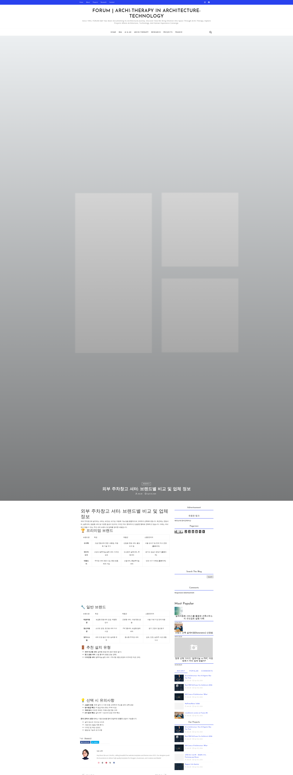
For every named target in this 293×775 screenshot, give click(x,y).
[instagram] (205, 2)
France (178, 32)
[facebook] (209, 2)
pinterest (105, 742)
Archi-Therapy (141, 32)
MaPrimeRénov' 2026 (192, 703)
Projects (95, 2)
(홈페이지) (156, 546)
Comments (207, 671)
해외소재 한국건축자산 (183, 520)
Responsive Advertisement (184, 593)
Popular (194, 671)
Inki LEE (140, 494)
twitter (96, 742)
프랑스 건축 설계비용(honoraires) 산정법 (194, 633)
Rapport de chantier (192, 764)
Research (103, 2)
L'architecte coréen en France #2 (196, 713)
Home (81, 2)
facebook (86, 742)
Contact (111, 2)
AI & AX (128, 32)
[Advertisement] (125, 586)
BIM (120, 32)
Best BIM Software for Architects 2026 (198, 685)
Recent (181, 671)
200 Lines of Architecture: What (196, 694)
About (88, 2)
